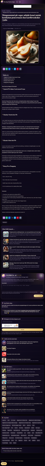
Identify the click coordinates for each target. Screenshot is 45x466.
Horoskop (21, 427)
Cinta (33, 425)
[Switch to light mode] (17, 2)
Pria (16, 440)
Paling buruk (4, 437)
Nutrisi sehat (30, 435)
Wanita (14, 442)
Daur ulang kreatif (5, 427)
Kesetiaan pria (39, 430)
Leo (25, 432)
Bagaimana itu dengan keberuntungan (9, 422)
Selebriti (33, 440)
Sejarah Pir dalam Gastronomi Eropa (12, 77)
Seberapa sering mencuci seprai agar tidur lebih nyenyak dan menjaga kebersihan (23, 263)
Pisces (12, 440)
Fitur (12, 427)
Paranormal (11, 437)
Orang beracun (37, 435)
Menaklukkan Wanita (15, 435)
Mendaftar (22, 329)
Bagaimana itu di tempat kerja (25, 422)
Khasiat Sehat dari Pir (9, 80)
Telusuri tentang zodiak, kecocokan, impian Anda (12, 450)
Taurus (38, 440)
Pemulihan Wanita (18, 437)
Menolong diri (23, 435)
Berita (24, 425)
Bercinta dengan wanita (16, 425)
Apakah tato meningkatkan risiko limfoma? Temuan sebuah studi (22, 255)
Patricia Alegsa (10, 28)
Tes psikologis (5, 442)
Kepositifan (10, 430)
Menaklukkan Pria (5, 435)
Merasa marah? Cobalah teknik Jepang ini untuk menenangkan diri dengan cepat (24, 247)
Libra (33, 432)
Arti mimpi (13, 420)
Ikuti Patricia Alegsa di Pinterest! (9, 86)
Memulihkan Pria (39, 432)
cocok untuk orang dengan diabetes (31, 128)
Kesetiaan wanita (5, 432)
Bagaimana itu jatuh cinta (37, 422)
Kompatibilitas (20, 432)
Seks (29, 440)
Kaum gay (38, 427)
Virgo (11, 442)
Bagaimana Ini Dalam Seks (22, 420)
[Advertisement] (22, 6)
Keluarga (4, 430)
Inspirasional (27, 427)
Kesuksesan (13, 432)
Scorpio (25, 440)
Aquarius (4, 420)
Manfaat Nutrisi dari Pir (9, 79)
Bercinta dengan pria (6, 425)
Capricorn (29, 425)
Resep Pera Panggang (9, 82)
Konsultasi (4, 283)
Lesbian (28, 432)
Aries (8, 420)
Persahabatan (34, 437)
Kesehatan (8, 10)
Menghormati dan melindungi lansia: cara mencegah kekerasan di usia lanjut (25, 232)
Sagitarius (20, 440)
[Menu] (20, 2)
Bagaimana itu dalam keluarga (35, 420)
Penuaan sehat (27, 437)
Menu (4, 463)
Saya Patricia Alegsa (8, 303)
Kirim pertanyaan (38, 295)
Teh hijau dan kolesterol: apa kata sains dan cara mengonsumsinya (22, 239)
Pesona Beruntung (6, 440)
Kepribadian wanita (25, 430)
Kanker (32, 427)
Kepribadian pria (17, 430)
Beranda (3, 10)
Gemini (16, 427)
